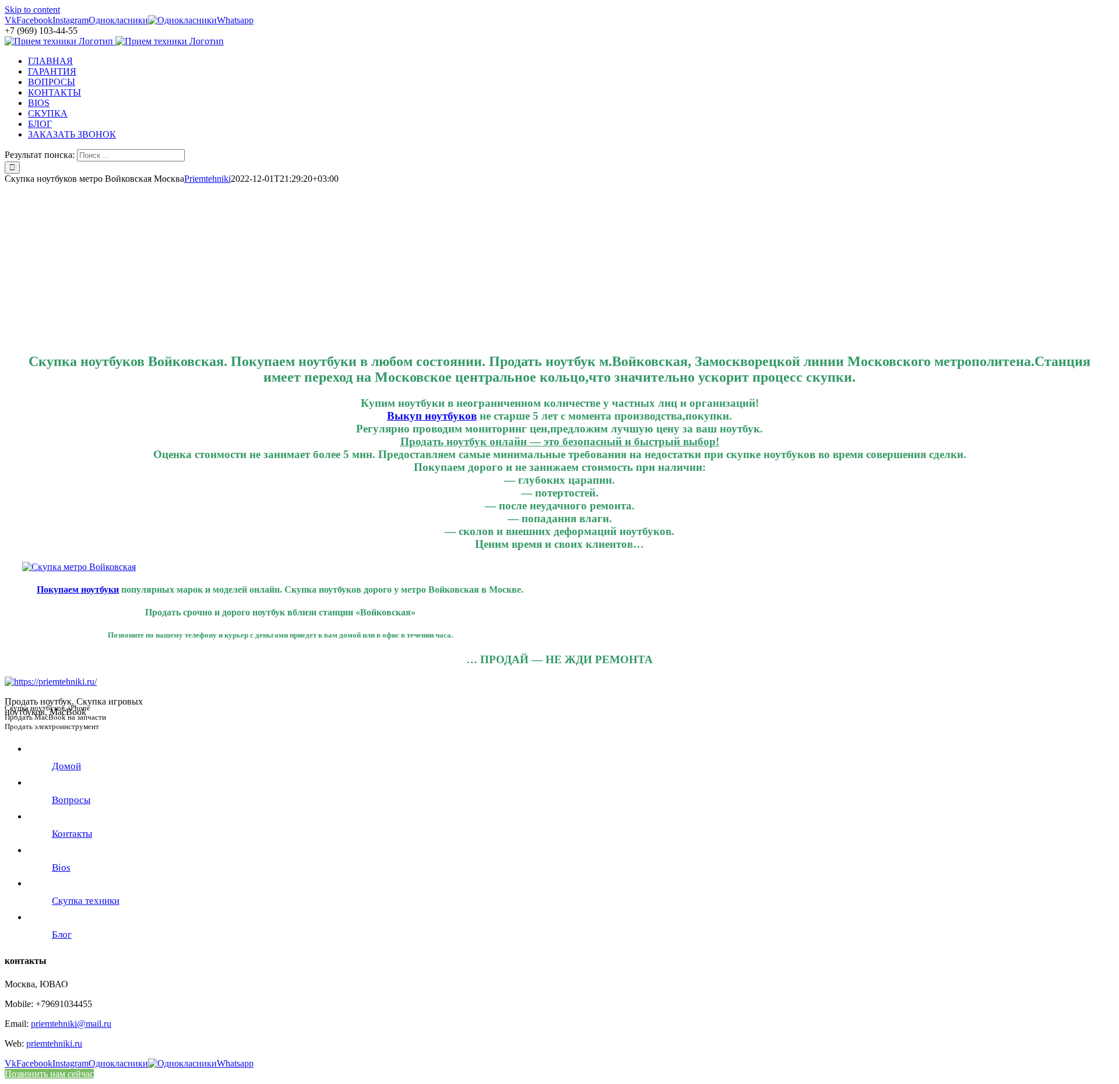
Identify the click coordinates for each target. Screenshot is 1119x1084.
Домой (66, 766)
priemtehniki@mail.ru (71, 1024)
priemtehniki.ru (54, 1043)
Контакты (72, 833)
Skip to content (32, 10)
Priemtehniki (207, 179)
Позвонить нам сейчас (49, 1074)
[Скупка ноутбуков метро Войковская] (79, 567)
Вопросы (71, 799)
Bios (61, 867)
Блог (62, 934)
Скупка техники (85, 900)
